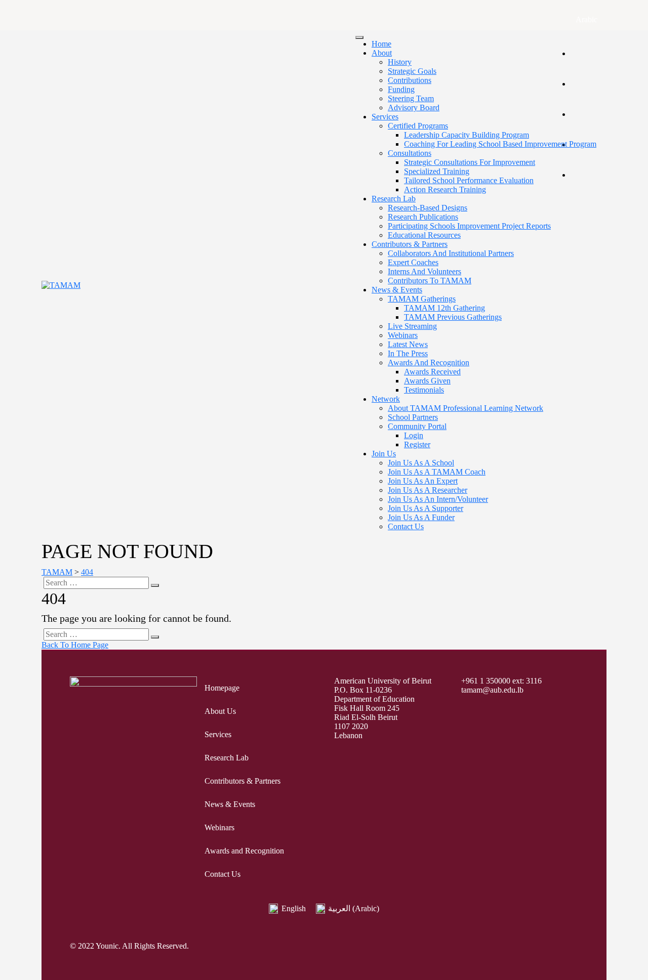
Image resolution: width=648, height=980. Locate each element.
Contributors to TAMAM (429, 280)
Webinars (403, 335)
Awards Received (432, 371)
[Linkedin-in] (572, 947)
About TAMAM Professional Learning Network (465, 408)
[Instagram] (528, 947)
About (382, 53)
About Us (220, 711)
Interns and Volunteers (424, 271)
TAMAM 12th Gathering (444, 308)
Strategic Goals (412, 71)
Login (413, 435)
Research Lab (394, 198)
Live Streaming (412, 326)
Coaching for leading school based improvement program (500, 144)
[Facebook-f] (483, 947)
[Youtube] (550, 947)
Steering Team (411, 98)
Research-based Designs (427, 207)
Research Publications (423, 216)
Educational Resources (424, 235)
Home (381, 43)
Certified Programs (418, 125)
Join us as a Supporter (425, 508)
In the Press (408, 353)
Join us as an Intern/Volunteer (438, 499)
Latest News (408, 344)
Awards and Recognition (428, 362)
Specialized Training (436, 171)
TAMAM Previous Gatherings (453, 317)
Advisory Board (413, 107)
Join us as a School (421, 462)
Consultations (409, 153)
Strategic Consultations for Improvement (469, 162)
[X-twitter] (505, 947)
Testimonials (424, 390)
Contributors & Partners (410, 244)
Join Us (384, 453)
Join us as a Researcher (427, 490)
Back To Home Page (75, 645)
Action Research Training (445, 189)
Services (385, 116)
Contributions (409, 80)
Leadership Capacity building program (466, 135)
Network (386, 399)
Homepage (222, 688)
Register (417, 444)
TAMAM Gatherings (422, 298)
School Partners (413, 417)
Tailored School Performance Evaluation (469, 180)
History (400, 62)
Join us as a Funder (421, 517)
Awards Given (427, 380)
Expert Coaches (413, 262)
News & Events (397, 289)
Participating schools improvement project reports (469, 226)
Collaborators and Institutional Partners (451, 253)
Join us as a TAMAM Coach (436, 471)
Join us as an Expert (423, 481)
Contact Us (406, 526)
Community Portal (417, 426)
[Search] (155, 585)
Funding (401, 89)
